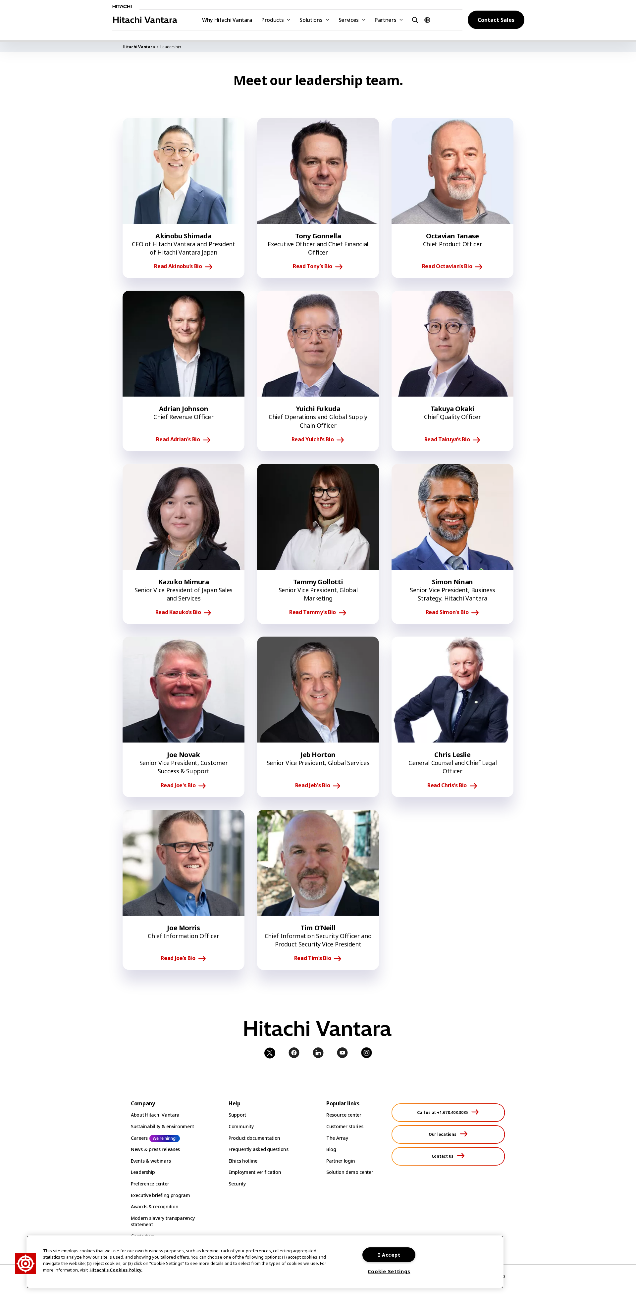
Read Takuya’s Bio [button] (447, 439)
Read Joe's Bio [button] (178, 785)
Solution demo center (349, 1172)
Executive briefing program (160, 1195)
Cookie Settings (389, 1271)
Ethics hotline (243, 1161)
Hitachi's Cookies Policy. (115, 1270)
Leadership (143, 1172)
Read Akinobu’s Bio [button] (178, 266)
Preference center (150, 1183)
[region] (265, 1261)
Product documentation (254, 1138)
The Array (337, 1138)
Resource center (343, 1115)
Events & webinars (151, 1161)
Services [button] (349, 20)
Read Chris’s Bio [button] (447, 785)
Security (237, 1183)
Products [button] (272, 20)
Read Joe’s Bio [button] (178, 958)
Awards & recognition (154, 1206)
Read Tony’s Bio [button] (312, 266)
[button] (414, 19)
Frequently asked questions (259, 1149)
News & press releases (155, 1149)
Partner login (340, 1161)
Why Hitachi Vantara (227, 20)
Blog (331, 1149)
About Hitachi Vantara (155, 1115)
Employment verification (255, 1172)
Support (237, 1115)
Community (241, 1126)
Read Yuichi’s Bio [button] (313, 439)
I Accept (389, 1255)
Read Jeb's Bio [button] (312, 785)
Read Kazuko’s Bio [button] (178, 612)
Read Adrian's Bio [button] (178, 439)
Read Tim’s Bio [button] (312, 958)
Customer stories (344, 1126)
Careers (139, 1138)
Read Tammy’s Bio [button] (312, 612)
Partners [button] (385, 20)
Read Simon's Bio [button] (447, 612)
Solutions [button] (310, 20)
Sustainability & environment (162, 1126)
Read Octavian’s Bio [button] (447, 266)
